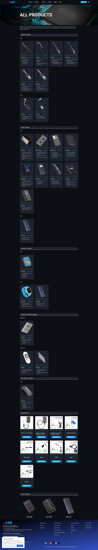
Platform (44, 2)
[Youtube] (51, 543)
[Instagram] (48, 543)
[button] (20, 507)
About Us (30, 2)
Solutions (50, 2)
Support (55, 2)
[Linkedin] (46, 543)
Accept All (20, 545)
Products (36, 2)
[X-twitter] (53, 543)
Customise (6, 545)
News (60, 2)
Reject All (13, 545)
